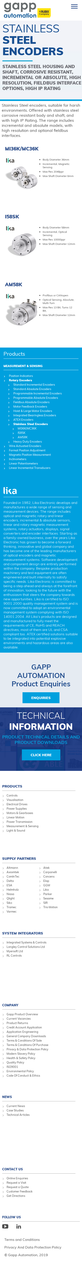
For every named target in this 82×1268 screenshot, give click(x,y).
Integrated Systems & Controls (26, 942)
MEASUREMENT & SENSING (23, 366)
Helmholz (13, 889)
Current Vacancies (19, 1018)
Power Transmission (20, 821)
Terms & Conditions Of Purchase (27, 1045)
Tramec (11, 907)
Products (14, 353)
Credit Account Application (24, 1027)
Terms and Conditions (22, 1239)
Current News (16, 1106)
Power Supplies (17, 808)
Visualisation (15, 800)
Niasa (10, 894)
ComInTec (13, 876)
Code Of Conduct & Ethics (23, 1075)
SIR (45, 902)
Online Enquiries (17, 1178)
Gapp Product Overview (22, 1014)
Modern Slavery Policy (21, 1053)
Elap (46, 881)
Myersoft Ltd (15, 951)
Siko (9, 902)
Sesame (48, 898)
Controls (12, 795)
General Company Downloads (26, 1036)
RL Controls (14, 955)
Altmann (12, 867)
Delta (10, 881)
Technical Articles (18, 1114)
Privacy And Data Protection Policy (32, 1247)
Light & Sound (16, 830)
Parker (47, 894)
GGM (46, 885)
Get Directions (16, 1195)
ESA (9, 885)
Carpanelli (50, 872)
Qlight (11, 898)
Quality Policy (15, 1062)
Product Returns (17, 1023)
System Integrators (22, 933)
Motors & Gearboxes (20, 813)
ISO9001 (12, 1066)
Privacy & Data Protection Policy (27, 1049)
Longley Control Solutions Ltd (26, 946)
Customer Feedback (20, 1191)
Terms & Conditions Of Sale (24, 1040)
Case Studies (15, 1110)
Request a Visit (16, 1182)
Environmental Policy (20, 1071)
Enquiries (41, 698)
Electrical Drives (17, 804)
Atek (46, 867)
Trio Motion (50, 907)
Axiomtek (13, 872)
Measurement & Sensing (22, 826)
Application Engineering (22, 1031)
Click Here (41, 755)
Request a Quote (18, 1187)
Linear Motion (15, 817)
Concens (48, 876)
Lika (46, 889)
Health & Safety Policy (21, 1058)
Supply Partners (19, 858)
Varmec (11, 911)
